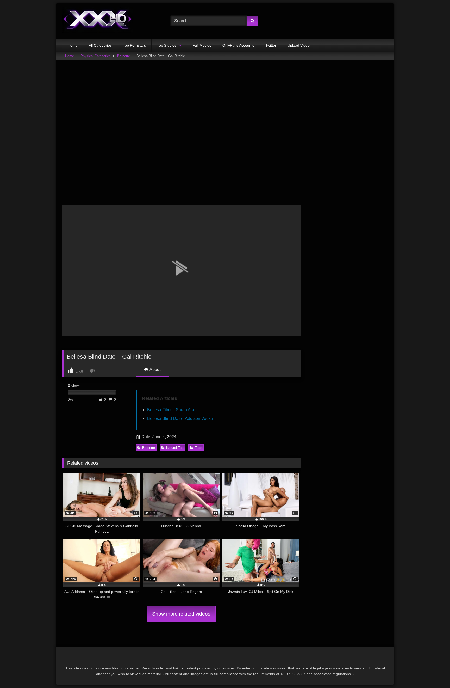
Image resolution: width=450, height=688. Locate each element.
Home (73, 45)
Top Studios (166, 45)
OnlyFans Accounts (238, 45)
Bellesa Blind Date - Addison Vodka (180, 418)
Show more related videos (181, 614)
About (154, 369)
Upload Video (299, 45)
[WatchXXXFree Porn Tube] (97, 21)
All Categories (100, 45)
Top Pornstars (134, 45)
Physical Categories (95, 56)
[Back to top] (434, 672)
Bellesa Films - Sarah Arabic (173, 409)
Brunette (123, 56)
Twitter (270, 45)
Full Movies (201, 45)
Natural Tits (175, 448)
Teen (198, 448)
